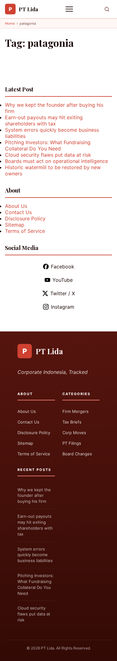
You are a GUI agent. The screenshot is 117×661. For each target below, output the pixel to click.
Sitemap (14, 225)
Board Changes (77, 453)
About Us (16, 206)
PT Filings (71, 443)
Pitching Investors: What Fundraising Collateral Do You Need (47, 145)
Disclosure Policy (25, 218)
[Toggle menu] (70, 9)
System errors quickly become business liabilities (35, 554)
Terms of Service (25, 231)
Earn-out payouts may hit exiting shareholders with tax (44, 120)
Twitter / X (62, 293)
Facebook (62, 266)
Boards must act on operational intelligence (56, 161)
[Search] (107, 9)
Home (10, 23)
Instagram (62, 307)
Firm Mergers (75, 411)
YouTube (62, 280)
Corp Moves (74, 432)
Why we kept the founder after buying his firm (34, 495)
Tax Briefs (71, 421)
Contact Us (18, 212)
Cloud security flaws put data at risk (48, 155)
